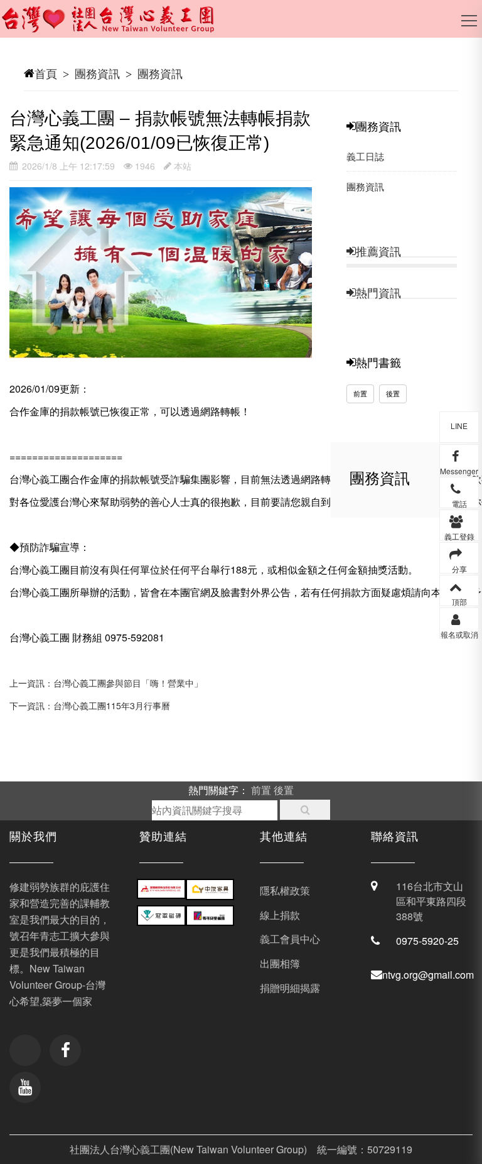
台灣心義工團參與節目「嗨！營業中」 (128, 683)
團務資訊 (97, 73)
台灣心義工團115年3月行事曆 (111, 705)
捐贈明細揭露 (290, 988)
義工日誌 (365, 156)
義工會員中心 (290, 939)
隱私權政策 (285, 890)
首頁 (46, 73)
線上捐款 (280, 915)
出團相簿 (280, 963)
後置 (393, 393)
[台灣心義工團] (116, 25)
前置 (360, 393)
